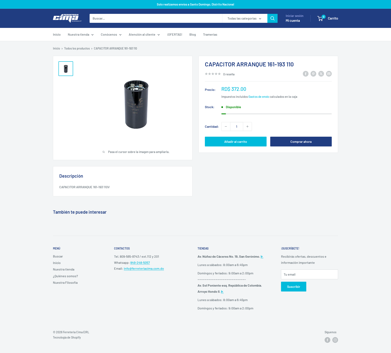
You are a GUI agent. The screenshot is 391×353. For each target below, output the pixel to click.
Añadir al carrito (235, 141)
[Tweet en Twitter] (321, 73)
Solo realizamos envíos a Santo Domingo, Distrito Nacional (195, 4)
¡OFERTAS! (174, 34)
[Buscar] (272, 18)
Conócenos (109, 34)
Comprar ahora (301, 141)
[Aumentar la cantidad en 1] (247, 126)
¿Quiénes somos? (65, 276)
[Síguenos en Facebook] (327, 340)
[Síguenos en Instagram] (335, 340)
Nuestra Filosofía (65, 282)
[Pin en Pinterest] (313, 73)
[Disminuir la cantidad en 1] (226, 126)
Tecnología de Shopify (67, 337)
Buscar (58, 256)
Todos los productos (77, 48)
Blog (192, 34)
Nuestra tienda (78, 34)
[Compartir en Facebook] (306, 73)
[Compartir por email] (329, 73)
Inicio (57, 34)
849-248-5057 (140, 262)
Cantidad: (212, 126)
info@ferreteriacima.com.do (144, 268)
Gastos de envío (258, 96)
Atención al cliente (142, 34)
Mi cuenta (293, 20)
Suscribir (293, 286)
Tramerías (210, 34)
